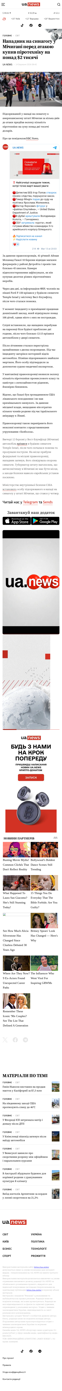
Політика (37, 1242)
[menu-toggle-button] (3, 4)
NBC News (32, 138)
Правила (7, 1365)
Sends (48, 502)
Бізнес (7, 1249)
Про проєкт (8, 1358)
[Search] (59, 4)
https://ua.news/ (41, 1267)
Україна (36, 1234)
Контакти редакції (11, 1379)
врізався (22, 443)
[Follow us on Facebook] (31, 25)
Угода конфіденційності (14, 1372)
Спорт (7, 1256)
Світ (17, 35)
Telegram (30, 502)
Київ (6, 1242)
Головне (7, 35)
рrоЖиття (38, 1256)
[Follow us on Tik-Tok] (22, 25)
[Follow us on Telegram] (39, 25)
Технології (38, 1249)
